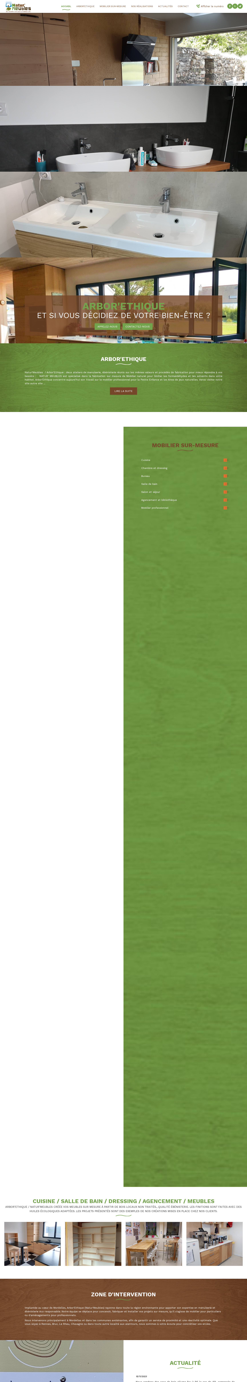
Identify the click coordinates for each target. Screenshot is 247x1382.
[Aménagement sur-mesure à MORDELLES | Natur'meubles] (154, 1244)
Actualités (165, 6)
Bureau (145, 475)
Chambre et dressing (154, 467)
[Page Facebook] (229, 6)
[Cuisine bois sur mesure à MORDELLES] (32, 1244)
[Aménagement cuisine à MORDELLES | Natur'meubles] (214, 1244)
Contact (183, 6)
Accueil (66, 6)
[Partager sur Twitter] (235, 6)
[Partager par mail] (240, 6)
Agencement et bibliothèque (159, 499)
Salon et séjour (150, 491)
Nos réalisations (142, 6)
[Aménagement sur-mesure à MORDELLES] (93, 1244)
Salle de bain (149, 483)
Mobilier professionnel (155, 507)
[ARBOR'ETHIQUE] (18, 5)
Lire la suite (123, 391)
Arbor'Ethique (85, 6)
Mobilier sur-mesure (113, 6)
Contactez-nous (137, 326)
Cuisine (145, 459)
